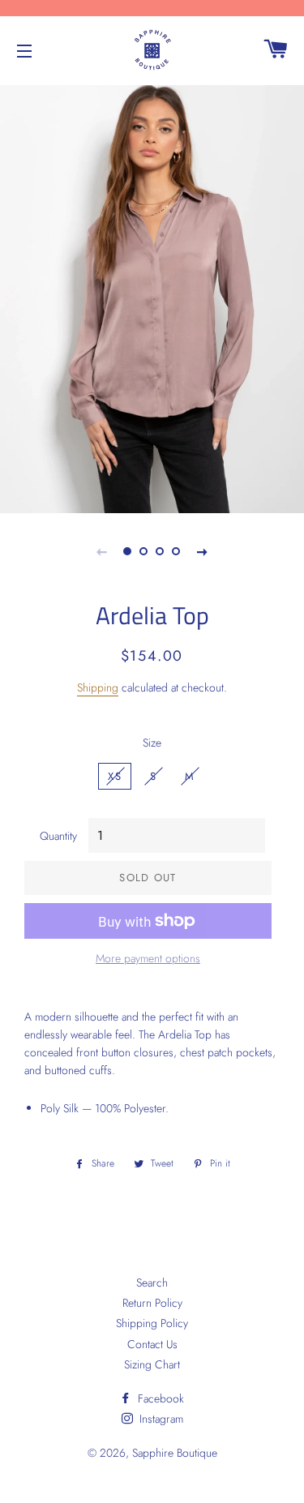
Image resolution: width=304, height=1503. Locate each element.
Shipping (97, 687)
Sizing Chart (152, 1364)
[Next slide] (203, 551)
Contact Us (152, 1344)
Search (152, 1282)
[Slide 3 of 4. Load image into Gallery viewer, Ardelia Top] (160, 551)
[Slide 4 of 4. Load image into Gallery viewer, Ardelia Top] (177, 551)
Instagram (159, 1419)
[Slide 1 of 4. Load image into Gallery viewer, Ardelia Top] (128, 551)
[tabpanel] (152, 297)
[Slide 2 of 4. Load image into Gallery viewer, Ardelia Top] (144, 551)
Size (152, 742)
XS (115, 776)
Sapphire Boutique (174, 1453)
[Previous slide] (102, 551)
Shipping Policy (152, 1323)
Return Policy (152, 1303)
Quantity (58, 836)
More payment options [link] (148, 958)
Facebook (159, 1398)
